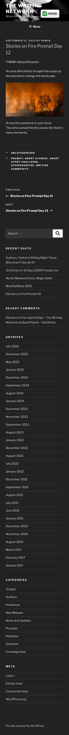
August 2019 (14, 542)
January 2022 (15, 471)
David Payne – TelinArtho (39, 322)
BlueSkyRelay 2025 (19, 286)
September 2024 (17, 385)
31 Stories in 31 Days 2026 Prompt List (32, 270)
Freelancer (13, 605)
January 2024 (15, 401)
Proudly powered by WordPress (25, 725)
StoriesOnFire (22, 165)
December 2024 (17, 377)
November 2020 (17, 534)
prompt (17, 158)
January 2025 (15, 369)
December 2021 (16, 479)
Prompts (12, 628)
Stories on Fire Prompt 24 (23, 294)
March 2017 (14, 549)
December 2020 (17, 526)
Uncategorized (23, 153)
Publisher (12, 636)
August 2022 (14, 456)
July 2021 (12, 503)
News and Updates (18, 620)
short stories (36, 158)
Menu (36, 26)
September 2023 (17, 424)
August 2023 (15, 432)
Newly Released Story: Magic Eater (29, 278)
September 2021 (17, 487)
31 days (11, 589)
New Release (14, 612)
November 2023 (17, 416)
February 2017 (15, 557)
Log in (10, 675)
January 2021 (14, 518)
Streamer (12, 644)
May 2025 (12, 362)
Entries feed (14, 683)
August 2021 (14, 495)
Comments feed (17, 691)
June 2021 (12, 510)
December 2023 (17, 409)
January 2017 (14, 565)
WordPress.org (16, 699)
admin (46, 40)
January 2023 (15, 440)
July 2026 (12, 346)
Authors (11, 597)
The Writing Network (24, 8)
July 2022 (12, 463)
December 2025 (17, 354)
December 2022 (17, 448)
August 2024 (15, 393)
